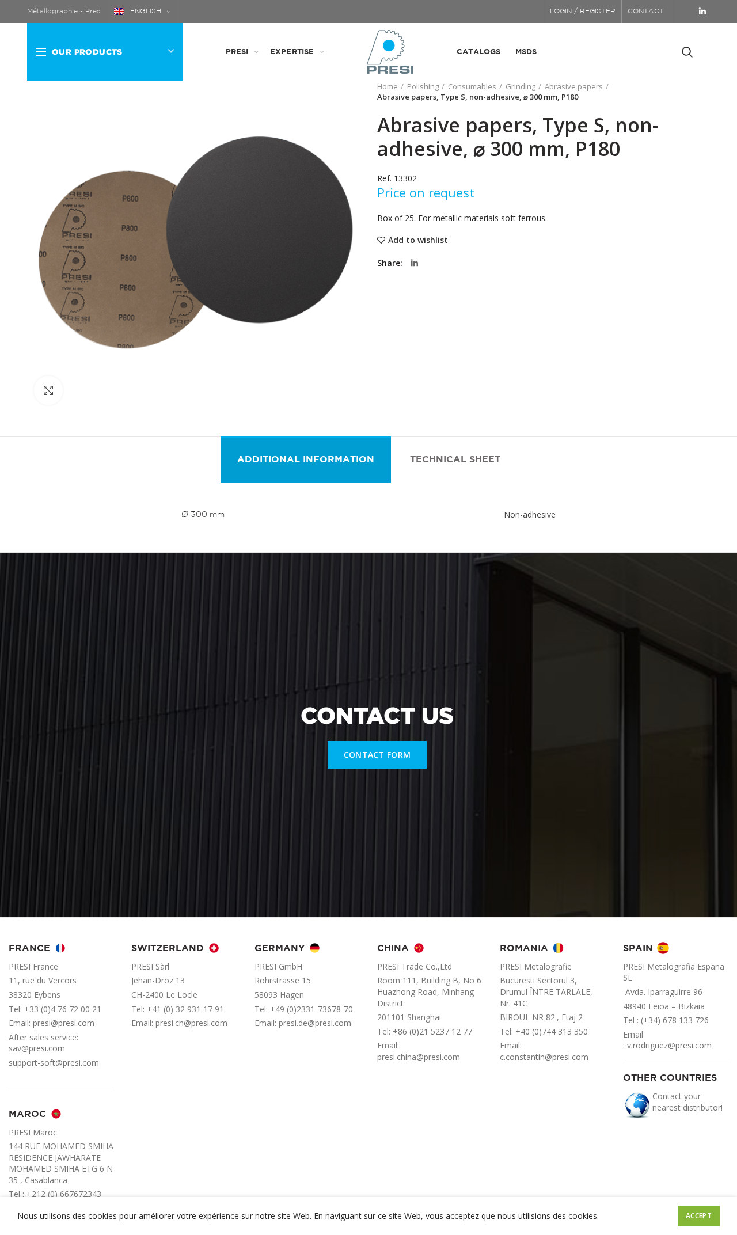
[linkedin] (702, 11)
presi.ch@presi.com (191, 1022)
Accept (699, 1216)
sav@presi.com (37, 1048)
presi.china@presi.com (418, 1056)
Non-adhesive (530, 514)
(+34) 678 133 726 (675, 1019)
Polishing (423, 86)
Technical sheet (455, 459)
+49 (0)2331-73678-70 (311, 1009)
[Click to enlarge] (48, 390)
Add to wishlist (418, 240)
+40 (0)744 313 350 (551, 1031)
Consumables (472, 86)
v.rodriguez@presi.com (669, 1045)
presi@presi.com (63, 1022)
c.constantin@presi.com (544, 1056)
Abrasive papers (574, 86)
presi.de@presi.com (315, 1022)
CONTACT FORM (377, 754)
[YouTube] (687, 11)
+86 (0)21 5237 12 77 (432, 1031)
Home (387, 86)
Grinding (520, 86)
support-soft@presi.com (54, 1062)
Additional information (305, 459)
